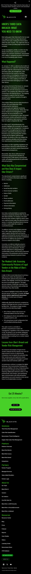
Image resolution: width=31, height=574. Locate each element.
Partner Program (6, 468)
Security (15, 568)
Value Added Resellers (8, 475)
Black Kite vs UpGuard (8, 511)
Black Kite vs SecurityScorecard (10, 507)
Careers (4, 493)
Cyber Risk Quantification (8, 432)
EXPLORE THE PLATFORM (15, 409)
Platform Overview (7, 446)
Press (3, 525)
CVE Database (5, 551)
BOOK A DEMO (15, 405)
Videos (3, 540)
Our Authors (5, 496)
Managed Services (7, 471)
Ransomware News (7, 547)
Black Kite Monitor (7, 450)
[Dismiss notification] (29, 1)
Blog (3, 521)
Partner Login (5, 479)
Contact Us (5, 559)
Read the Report (15, 11)
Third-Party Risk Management (10, 429)
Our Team (4, 485)
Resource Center (6, 518)
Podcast (4, 529)
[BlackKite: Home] (9, 16)
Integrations (5, 461)
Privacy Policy (10, 568)
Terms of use (4, 568)
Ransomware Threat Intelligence (10, 436)
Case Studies (5, 536)
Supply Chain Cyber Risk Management (12, 440)
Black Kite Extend (6, 457)
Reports (4, 532)
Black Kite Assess (7, 454)
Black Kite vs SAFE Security (9, 504)
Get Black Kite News (7, 555)
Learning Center (6, 543)
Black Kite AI (5, 489)
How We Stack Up (6, 500)
